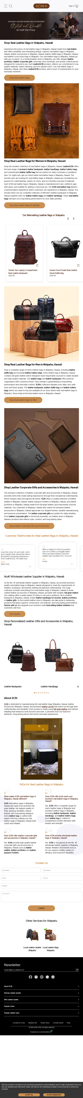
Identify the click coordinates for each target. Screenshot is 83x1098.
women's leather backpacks (31, 169)
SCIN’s (39, 384)
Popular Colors (9, 1006)
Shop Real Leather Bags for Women (25, 205)
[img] (22, 659)
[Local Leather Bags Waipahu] (51, 935)
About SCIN (8, 986)
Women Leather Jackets (12, 993)
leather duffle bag (27, 172)
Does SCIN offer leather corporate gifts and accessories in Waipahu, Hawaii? (20, 836)
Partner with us (10, 605)
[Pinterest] (52, 977)
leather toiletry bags (68, 169)
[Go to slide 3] (38, 692)
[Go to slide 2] (36, 692)
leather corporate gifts (22, 61)
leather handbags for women (48, 598)
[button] (77, 970)
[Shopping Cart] (77, 6)
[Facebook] (31, 977)
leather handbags (51, 169)
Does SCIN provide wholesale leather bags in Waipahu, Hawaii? (61, 836)
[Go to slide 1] (34, 692)
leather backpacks (53, 378)
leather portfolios (69, 598)
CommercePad (44, 1032)
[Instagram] (42, 977)
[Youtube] (47, 977)
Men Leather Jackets (11, 1000)
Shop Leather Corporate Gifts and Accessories (29, 526)
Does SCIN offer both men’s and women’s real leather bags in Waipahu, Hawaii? (61, 798)
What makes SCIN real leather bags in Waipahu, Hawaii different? (20, 797)
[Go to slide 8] (48, 692)
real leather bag (63, 187)
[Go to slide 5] (42, 692)
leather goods (48, 706)
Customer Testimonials (18, 535)
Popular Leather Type (11, 1013)
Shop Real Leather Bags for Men (23, 400)
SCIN (54, 187)
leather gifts (11, 600)
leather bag (14, 816)
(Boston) (29, 561)
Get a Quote (15, 614)
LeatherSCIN (38, 64)
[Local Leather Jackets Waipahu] (32, 935)
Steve (28, 559)
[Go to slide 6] (44, 692)
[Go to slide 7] (46, 692)
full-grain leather (71, 592)
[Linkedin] (36, 977)
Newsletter (12, 965)
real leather (72, 49)
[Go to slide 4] (40, 692)
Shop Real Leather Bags (20, 78)
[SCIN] (41, 6)
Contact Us (41, 863)
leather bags (36, 378)
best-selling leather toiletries (58, 605)
